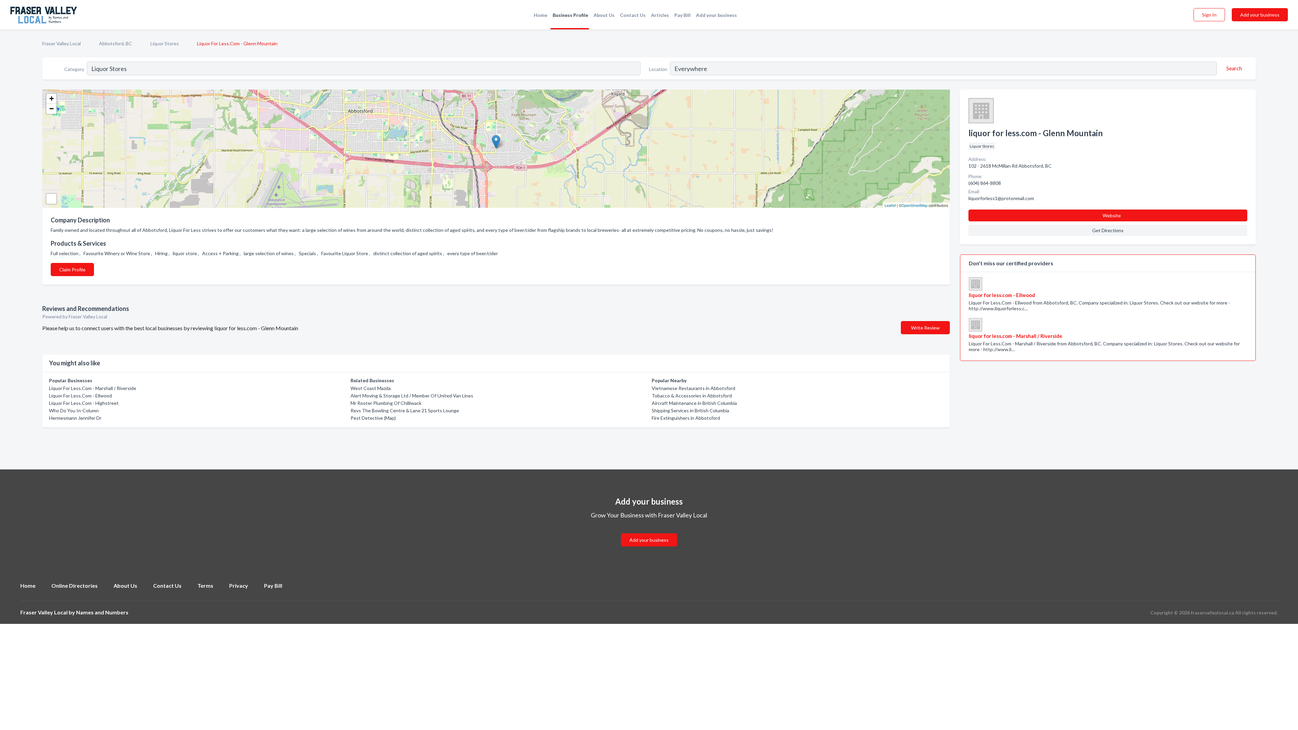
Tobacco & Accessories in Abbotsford (692, 395)
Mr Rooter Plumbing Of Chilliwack (386, 403)
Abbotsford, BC (115, 43)
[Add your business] (649, 532)
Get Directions (1108, 230)
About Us (604, 15)
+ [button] (51, 98)
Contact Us (633, 15)
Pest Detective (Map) (373, 418)
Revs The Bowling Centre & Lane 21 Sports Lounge (405, 410)
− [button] (51, 108)
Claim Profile (72, 269)
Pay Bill (682, 15)
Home (540, 15)
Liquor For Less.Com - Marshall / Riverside (92, 388)
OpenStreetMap (915, 205)
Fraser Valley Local (61, 43)
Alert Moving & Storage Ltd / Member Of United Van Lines (412, 395)
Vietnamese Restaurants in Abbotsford (693, 388)
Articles (660, 15)
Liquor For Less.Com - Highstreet (84, 403)
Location (658, 69)
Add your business (716, 15)
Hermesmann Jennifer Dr (75, 418)
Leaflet (890, 205)
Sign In (1209, 15)
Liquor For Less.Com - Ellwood (80, 395)
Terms (205, 585)
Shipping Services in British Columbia (690, 410)
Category (74, 69)
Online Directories (74, 585)
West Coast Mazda (371, 388)
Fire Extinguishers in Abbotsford (686, 418)
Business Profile (570, 15)
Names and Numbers (102, 612)
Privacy (238, 585)
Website (1112, 215)
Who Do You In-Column (74, 410)
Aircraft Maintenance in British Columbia (694, 403)
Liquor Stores (164, 43)
